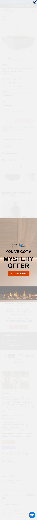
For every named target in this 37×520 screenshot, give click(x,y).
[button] (32, 515)
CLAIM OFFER (18, 273)
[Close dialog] (35, 2)
